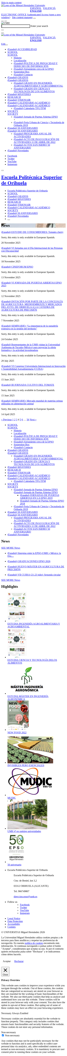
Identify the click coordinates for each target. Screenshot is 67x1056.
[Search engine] (34, 18)
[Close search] (2, 32)
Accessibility (13, 924)
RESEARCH (14, 97)
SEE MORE (10, 548)
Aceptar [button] (7, 961)
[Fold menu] (6, 44)
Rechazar (19, 961)
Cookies (11, 927)
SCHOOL (12, 52)
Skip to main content (11, 2)
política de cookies (34, 943)
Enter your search (39, 26)
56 (28, 419)
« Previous (6, 419)
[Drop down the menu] (5, 21)
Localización (20, 60)
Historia (18, 57)
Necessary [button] (6, 1013)
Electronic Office (13, 14)
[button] (12, 55)
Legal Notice (13, 918)
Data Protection (15, 921)
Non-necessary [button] (8, 1032)
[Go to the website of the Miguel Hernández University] (23, 5)
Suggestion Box (21, 71)
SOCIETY (12, 111)
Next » (33, 419)
